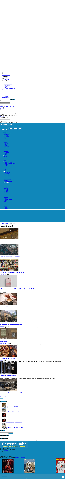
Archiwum (6, 180)
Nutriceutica (6, 166)
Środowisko (6, 134)
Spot (5, 201)
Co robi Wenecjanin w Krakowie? (6, 241)
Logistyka (6, 86)
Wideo (4, 193)
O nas (5, 95)
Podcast (5, 195)
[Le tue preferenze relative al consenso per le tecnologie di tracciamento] (63, 477)
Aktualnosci (4, 132)
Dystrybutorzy (7, 164)
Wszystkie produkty (8, 203)
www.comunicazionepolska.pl (20, 457)
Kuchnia (4, 161)
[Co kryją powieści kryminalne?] (8, 304)
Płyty (5, 204)
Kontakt (3, 94)
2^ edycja (6, 185)
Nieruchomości (7, 85)
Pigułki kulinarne (7, 169)
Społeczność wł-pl (7, 133)
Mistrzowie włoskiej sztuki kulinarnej (7, 358)
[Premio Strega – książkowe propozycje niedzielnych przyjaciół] (9, 270)
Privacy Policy (2, 108)
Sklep (4, 202)
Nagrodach (6, 183)
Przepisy (6, 170)
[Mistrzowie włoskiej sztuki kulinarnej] (8, 356)
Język (4, 171)
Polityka (5, 138)
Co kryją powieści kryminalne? (6, 306)
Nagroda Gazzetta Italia (6, 182)
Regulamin (6, 208)
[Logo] (4, 130)
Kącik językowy (7, 172)
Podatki (5, 154)
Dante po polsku (3, 341)
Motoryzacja (6, 146)
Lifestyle (5, 160)
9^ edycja (6, 192)
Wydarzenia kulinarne (8, 162)
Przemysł (6, 87)
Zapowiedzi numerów (8, 181)
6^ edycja (6, 189)
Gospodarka (6, 152)
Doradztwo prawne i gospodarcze (10, 88)
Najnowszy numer (7, 179)
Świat (5, 158)
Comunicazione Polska (8, 84)
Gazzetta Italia (6, 478)
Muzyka (5, 194)
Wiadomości (6, 135)
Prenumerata (6, 77)
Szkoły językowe (7, 175)
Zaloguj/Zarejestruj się (6, 75)
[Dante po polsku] (8, 339)
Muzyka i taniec (7, 147)
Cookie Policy (4, 476)
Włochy (5, 156)
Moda (5, 145)
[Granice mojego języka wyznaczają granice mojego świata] (8, 390)
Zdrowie (5, 139)
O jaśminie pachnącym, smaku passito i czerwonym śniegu (11, 324)
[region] (32, 216)
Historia (5, 148)
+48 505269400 (5, 450)
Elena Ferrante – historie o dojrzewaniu (8, 375)
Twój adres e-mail (13, 112)
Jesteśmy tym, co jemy (8, 165)
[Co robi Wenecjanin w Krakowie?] (9, 239)
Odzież (5, 207)
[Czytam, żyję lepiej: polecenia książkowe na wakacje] (9, 254)
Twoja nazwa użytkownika (14, 103)
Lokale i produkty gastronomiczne (10, 163)
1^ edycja (6, 184)
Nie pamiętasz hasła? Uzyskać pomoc (7, 106)
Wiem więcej (6, 173)
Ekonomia (6, 197)
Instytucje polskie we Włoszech (9, 91)
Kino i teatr (6, 143)
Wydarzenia (6, 136)
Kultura (5, 198)
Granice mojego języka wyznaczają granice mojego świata (11, 392)
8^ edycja (6, 191)
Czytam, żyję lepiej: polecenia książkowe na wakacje (10, 256)
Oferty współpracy (5, 97)
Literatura (6, 144)
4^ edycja (6, 188)
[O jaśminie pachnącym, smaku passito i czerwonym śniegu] (8, 322)
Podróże (4, 155)
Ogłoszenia (6, 151)
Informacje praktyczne (6, 89)
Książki (5, 206)
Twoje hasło (12, 104)
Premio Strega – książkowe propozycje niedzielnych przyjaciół (12, 272)
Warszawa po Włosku (8, 199)
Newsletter (6, 81)
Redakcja (6, 96)
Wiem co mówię (7, 176)
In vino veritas (6, 167)
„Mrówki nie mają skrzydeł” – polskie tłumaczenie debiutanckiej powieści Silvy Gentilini (17, 288)
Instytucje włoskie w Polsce (9, 90)
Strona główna (3, 223)
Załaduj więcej (3, 396)
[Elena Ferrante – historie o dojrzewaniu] (8, 373)
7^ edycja (6, 190)
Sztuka (5, 142)
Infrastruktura (6, 137)
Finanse (5, 153)
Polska (5, 93)
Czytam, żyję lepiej (7, 174)
